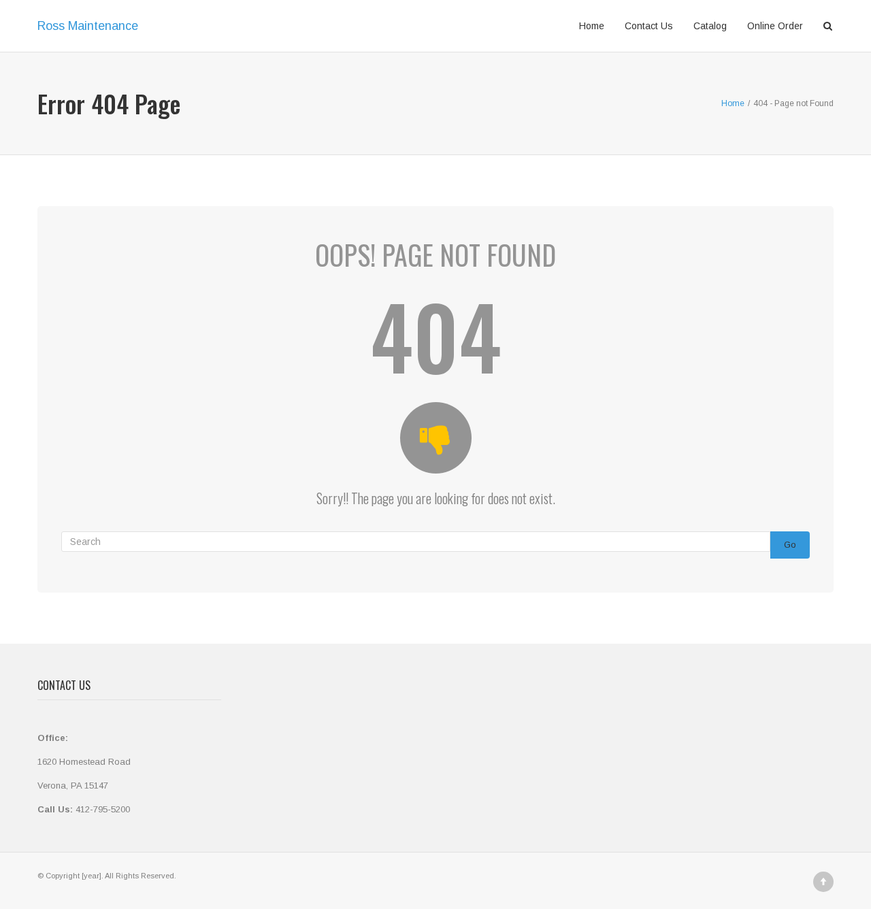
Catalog (710, 25)
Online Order (775, 25)
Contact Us (649, 25)
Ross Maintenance (87, 26)
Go (790, 545)
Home (591, 25)
